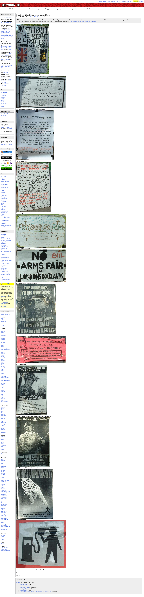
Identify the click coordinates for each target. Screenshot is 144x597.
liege (2, 362)
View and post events (6, 17)
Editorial (109, 1)
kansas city (3, 481)
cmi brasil (3, 414)
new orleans (4, 497)
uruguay (3, 429)
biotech (2, 543)
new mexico (4, 495)
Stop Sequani (4, 268)
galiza (2, 350)
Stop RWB (3, 269)
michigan (3, 488)
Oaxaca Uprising (5, 273)
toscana (3, 398)
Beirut (2, 536)
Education (3, 193)
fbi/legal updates (5, 547)
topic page (5, 72)
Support (141, 1)
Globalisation (4, 201)
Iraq (2, 208)
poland (2, 384)
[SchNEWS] (6, 152)
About (122, 1)
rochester (3, 509)
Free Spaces (4, 198)
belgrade (3, 339)
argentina (3, 407)
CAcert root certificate (4, 303)
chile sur (3, 412)
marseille (3, 372)
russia (2, 390)
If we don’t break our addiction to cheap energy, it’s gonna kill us (35, 591)
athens (2, 332)
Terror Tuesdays (5, 59)
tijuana (2, 428)
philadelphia (3, 504)
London (46, 16)
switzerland (3, 396)
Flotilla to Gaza (4, 246)
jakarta (2, 442)
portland (3, 507)
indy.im (2, 127)
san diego (3, 514)
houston (3, 479)
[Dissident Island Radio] (6, 155)
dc (1, 476)
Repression (42, 16)
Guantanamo (4, 256)
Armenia (3, 535)
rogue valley (4, 511)
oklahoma (3, 502)
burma (2, 439)
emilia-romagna (4, 348)
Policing (3, 215)
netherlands (3, 376)
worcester (3, 531)
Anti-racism (36, 16)
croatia (2, 345)
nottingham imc (4, 379)
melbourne (3, 445)
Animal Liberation (5, 181)
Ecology (3, 192)
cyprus (2, 346)
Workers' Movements (6, 225)
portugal (3, 386)
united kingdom (4, 401)
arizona (2, 459)
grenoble (3, 353)
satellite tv (3, 321)
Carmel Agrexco (4, 263)
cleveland (3, 471)
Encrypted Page (6, 284)
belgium (3, 338)
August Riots (4, 242)
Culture (2, 190)
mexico (2, 419)
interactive (22, 586)
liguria (2, 363)
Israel (2, 538)
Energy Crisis (4, 195)
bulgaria (3, 342)
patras (2, 381)
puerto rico (3, 422)
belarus (2, 336)
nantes (2, 373)
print (2, 318)
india (2, 453)
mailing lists (4, 549)
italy (2, 359)
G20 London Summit (6, 251)
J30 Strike (3, 245)
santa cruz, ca (4, 519)
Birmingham (4, 94)
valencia (3, 403)
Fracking (3, 197)
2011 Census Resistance (7, 239)
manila (2, 443)
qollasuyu (3, 424)
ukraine (2, 400)
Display (18, 582)
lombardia (3, 367)
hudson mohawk (5, 480)
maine (2, 486)
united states (4, 525)
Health (2, 203)
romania (3, 389)
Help (131, 1)
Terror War (3, 223)
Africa (2, 325)
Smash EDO (4, 276)
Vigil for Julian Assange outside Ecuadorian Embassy (6, 66)
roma (2, 387)
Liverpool (3, 97)
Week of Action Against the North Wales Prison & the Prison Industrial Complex (7, 31)
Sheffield (3, 101)
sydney (2, 449)
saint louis (3, 512)
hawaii (2, 477)
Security (136, 1)
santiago (3, 426)
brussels (3, 341)
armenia (3, 331)
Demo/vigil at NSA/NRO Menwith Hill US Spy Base (6, 48)
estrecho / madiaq (5, 349)
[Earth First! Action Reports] (6, 169)
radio (2, 320)
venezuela (3, 432)
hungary (3, 355)
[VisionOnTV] (6, 163)
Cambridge (3, 95)
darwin (2, 441)
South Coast (4, 103)
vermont (3, 528)
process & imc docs (5, 550)
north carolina (4, 498)
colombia (3, 417)
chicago (3, 470)
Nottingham (3, 115)
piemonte (3, 383)
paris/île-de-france (5, 380)
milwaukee (3, 490)
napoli (2, 374)
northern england (5, 377)
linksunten (3, 366)
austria (2, 334)
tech (2, 552)
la (1, 483)
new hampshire (4, 493)
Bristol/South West (5, 113)
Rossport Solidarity (5, 274)
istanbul (3, 358)
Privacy (118, 1)
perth (2, 446)
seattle (2, 522)
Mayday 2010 (4, 248)
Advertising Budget (24, 587)
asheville (3, 462)
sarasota (3, 521)
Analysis (3, 179)
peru (2, 421)
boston (2, 467)
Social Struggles (5, 220)
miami (2, 487)
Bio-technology (4, 187)
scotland (3, 393)
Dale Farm (3, 243)
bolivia (2, 408)
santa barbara (4, 518)
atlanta (2, 463)
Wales (2, 105)
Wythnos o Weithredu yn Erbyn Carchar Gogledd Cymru (7, 37)
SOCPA (3, 277)
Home (100, 1)
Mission (114, 1)
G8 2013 (3, 235)
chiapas (3, 410)
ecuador (3, 418)
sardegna (3, 391)
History (2, 204)
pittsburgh (3, 505)
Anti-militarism (30, 16)
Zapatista (3, 226)
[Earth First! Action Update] (6, 166)
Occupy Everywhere (6, 240)
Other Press (4, 212)
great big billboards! (24, 589)
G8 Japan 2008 (4, 265)
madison (3, 484)
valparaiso (3, 431)
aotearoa (3, 436)
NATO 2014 (3, 234)
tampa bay (3, 524)
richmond (3, 508)
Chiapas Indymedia (5, 84)
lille (1, 365)
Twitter (8, 127)
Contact (127, 1)
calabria (3, 344)
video (2, 322)
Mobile (104, 1)
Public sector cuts (5, 217)
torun (2, 397)
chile (2, 411)
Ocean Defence (4, 211)
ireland (2, 356)
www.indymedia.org (5, 314)
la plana (3, 360)
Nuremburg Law (23, 590)
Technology (3, 222)
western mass (4, 529)
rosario (2, 425)
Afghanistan (4, 178)
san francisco (4, 515)
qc (1, 448)
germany (3, 352)
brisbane (3, 438)
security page (4, 306)
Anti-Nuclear (4, 182)
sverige (2, 394)
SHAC (2, 266)
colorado (3, 473)
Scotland (3, 117)
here (4, 60)
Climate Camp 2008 (5, 271)
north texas (3, 500)
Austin (2, 464)
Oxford (2, 100)
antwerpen (3, 329)
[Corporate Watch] (6, 158)
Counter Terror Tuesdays (6, 54)
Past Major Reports (5, 279)
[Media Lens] (6, 161)
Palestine (3, 214)
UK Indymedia (16, 4)
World (2, 106)
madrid (2, 369)
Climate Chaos (4, 189)
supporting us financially (6, 144)
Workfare (3, 237)
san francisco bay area (6, 516)
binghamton (3, 466)
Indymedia (3, 206)
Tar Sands (3, 249)
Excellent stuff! (23, 584)
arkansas (3, 460)
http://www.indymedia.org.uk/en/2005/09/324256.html (83, 21)
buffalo (2, 469)
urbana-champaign (5, 526)
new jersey (3, 494)
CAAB (10, 49)
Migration (3, 209)
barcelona (3, 335)
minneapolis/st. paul (5, 491)
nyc (2, 501)
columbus (3, 474)
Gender (2, 200)
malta (2, 370)
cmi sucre (3, 415)
